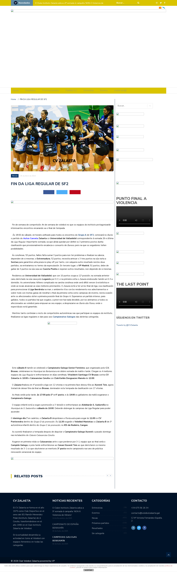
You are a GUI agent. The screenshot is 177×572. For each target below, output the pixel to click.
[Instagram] (156, 3)
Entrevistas (89, 90)
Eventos (104, 90)
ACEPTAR (88, 570)
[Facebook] (164, 3)
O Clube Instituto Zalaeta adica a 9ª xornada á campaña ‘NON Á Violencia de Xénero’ (69, 5)
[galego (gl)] (163, 7)
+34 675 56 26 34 (139, 507)
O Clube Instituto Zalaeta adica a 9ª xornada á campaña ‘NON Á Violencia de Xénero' (68, 511)
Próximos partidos (50, 90)
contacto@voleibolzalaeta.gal (145, 513)
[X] (161, 3)
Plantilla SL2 (71, 90)
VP (53, 561)
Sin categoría (98, 533)
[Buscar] (138, 3)
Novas (16, 90)
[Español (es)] (160, 7)
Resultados (30, 90)
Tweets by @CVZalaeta (127, 325)
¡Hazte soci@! (120, 90)
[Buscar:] (125, 3)
